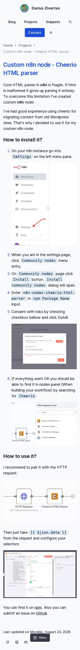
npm (38, 607)
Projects (30, 22)
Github (41, 613)
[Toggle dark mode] (50, 32)
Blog (12, 22)
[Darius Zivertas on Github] (7, 642)
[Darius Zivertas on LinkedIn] (16, 642)
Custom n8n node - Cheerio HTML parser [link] (36, 51)
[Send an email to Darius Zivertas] (25, 642)
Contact (34, 33)
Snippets (53, 22)
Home (8, 45)
